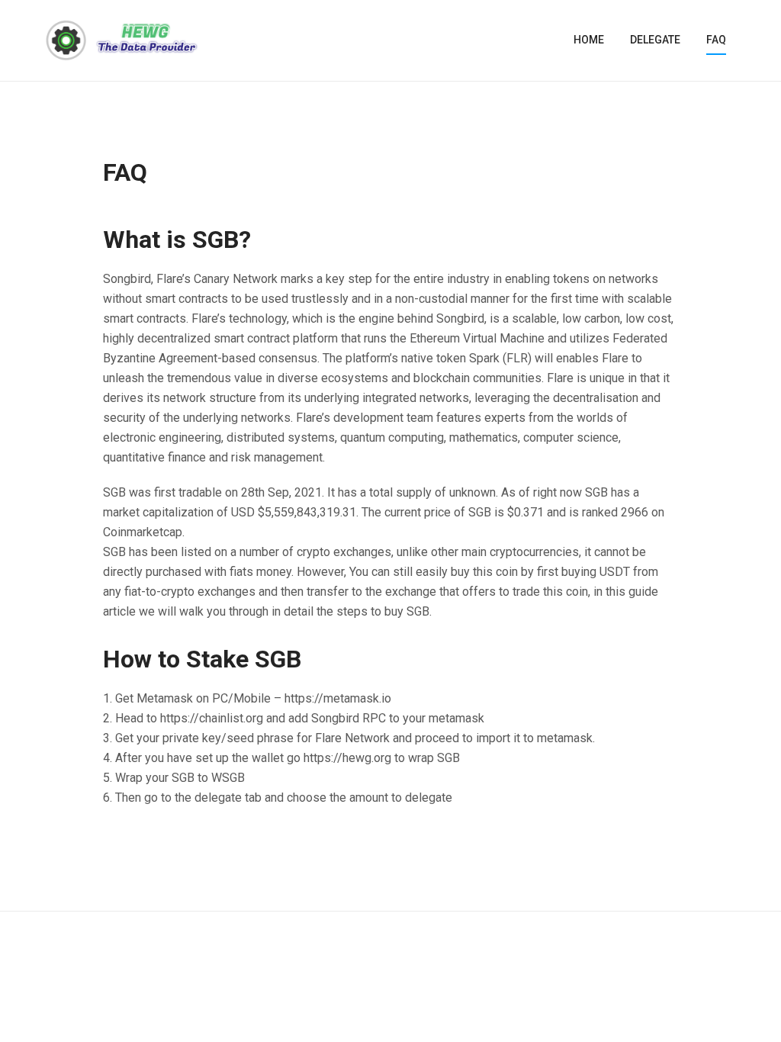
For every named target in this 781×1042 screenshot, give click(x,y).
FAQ (716, 40)
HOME (589, 40)
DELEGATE (655, 40)
